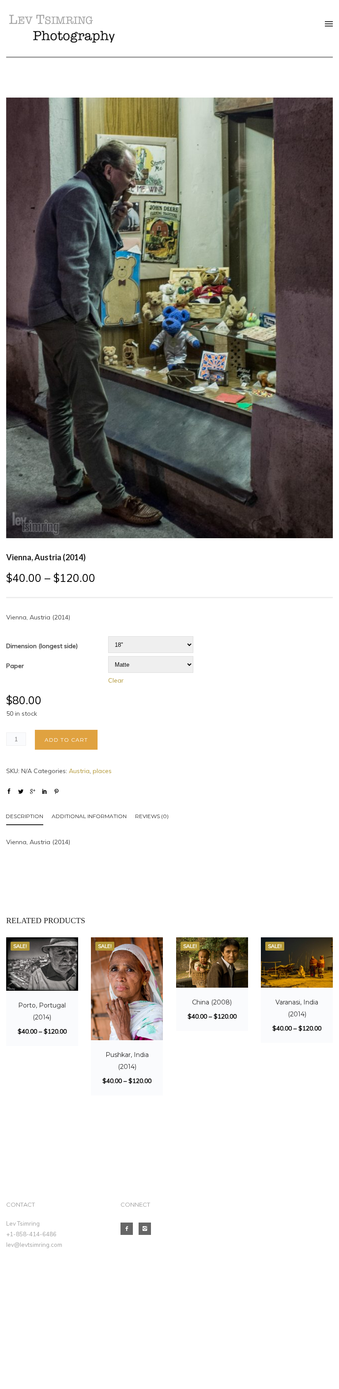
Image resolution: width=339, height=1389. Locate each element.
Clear (116, 680)
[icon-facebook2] (129, 1229)
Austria (79, 771)
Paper (15, 666)
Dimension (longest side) (42, 646)
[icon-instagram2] (147, 1229)
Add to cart (66, 739)
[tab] (29, 818)
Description (24, 816)
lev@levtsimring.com (34, 1244)
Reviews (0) (152, 816)
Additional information (89, 816)
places (102, 771)
